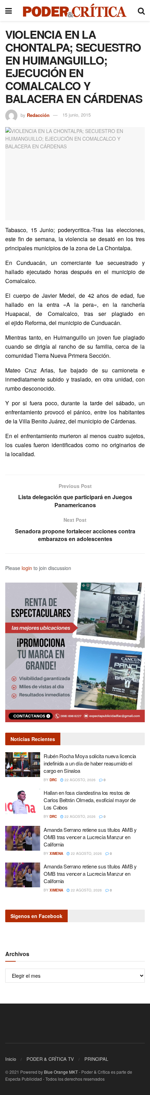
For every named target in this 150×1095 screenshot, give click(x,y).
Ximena (56, 853)
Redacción (38, 114)
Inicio (10, 1059)
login (27, 567)
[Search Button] (141, 10)
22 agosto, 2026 (79, 779)
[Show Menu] (8, 10)
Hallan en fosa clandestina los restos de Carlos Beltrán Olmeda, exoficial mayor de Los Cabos (90, 800)
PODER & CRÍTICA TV (50, 1059)
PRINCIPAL (96, 1059)
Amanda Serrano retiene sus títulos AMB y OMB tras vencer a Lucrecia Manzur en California (90, 837)
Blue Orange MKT (61, 1072)
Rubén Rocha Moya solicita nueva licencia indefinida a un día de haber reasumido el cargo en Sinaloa (90, 763)
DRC (53, 779)
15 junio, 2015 (76, 114)
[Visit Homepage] (75, 10)
